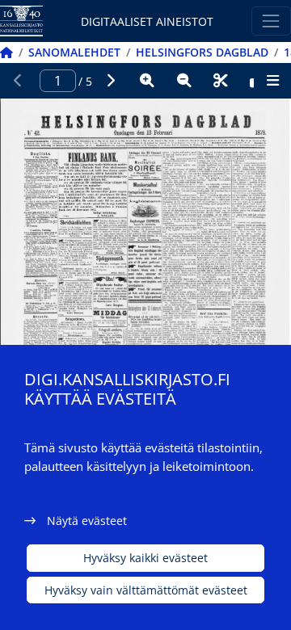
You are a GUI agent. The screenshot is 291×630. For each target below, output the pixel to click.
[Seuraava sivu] (111, 81)
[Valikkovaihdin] (271, 20)
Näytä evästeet (87, 520)
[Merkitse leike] (221, 81)
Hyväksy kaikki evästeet (145, 557)
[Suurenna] (147, 81)
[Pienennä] (184, 81)
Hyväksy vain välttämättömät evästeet (145, 590)
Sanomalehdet (74, 52)
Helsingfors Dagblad (202, 52)
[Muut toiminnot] (272, 81)
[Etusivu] (6, 52)
